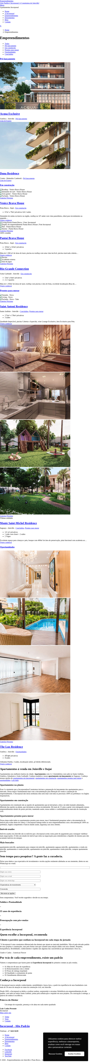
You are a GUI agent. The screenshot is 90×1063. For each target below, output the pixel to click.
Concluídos (9, 54)
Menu (2, 5)
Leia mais (15, 780)
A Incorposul (9, 13)
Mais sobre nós (5, 1013)
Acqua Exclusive (10, 113)
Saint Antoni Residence (14, 306)
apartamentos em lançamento (23, 778)
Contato (8, 22)
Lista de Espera (5, 121)
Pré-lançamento (10, 46)
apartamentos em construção (45, 778)
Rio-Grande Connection (14, 268)
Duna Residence (9, 173)
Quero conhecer (6, 220)
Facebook (8, 1050)
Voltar (7, 1017)
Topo (7, 1019)
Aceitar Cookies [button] (74, 1054)
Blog (6, 20)
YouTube (8, 1056)
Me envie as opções (8, 893)
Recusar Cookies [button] (55, 1054)
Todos (7, 44)
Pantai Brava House (12, 238)
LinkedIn (8, 1052)
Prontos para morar (12, 50)
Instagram (8, 1054)
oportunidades (5, 780)
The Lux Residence (11, 746)
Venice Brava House (12, 203)
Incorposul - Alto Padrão (15, 1026)
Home (7, 11)
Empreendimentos (6, 1)
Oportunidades (10, 52)
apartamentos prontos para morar (69, 778)
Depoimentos (10, 18)
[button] (3, 198)
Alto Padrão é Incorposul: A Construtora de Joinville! (19, 3)
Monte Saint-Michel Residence (18, 523)
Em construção (10, 48)
